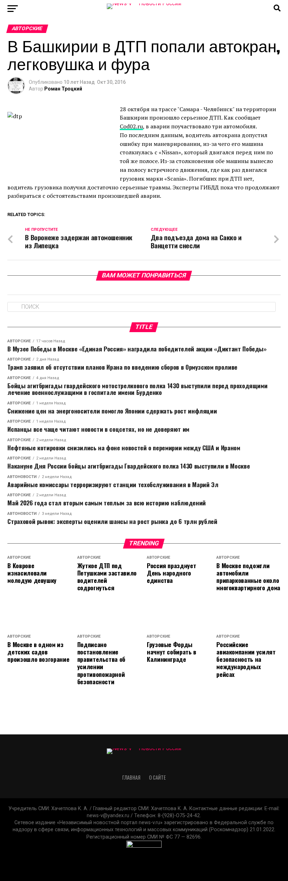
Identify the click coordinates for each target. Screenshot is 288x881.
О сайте (157, 777)
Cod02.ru (131, 126)
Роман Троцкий (63, 89)
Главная (131, 777)
